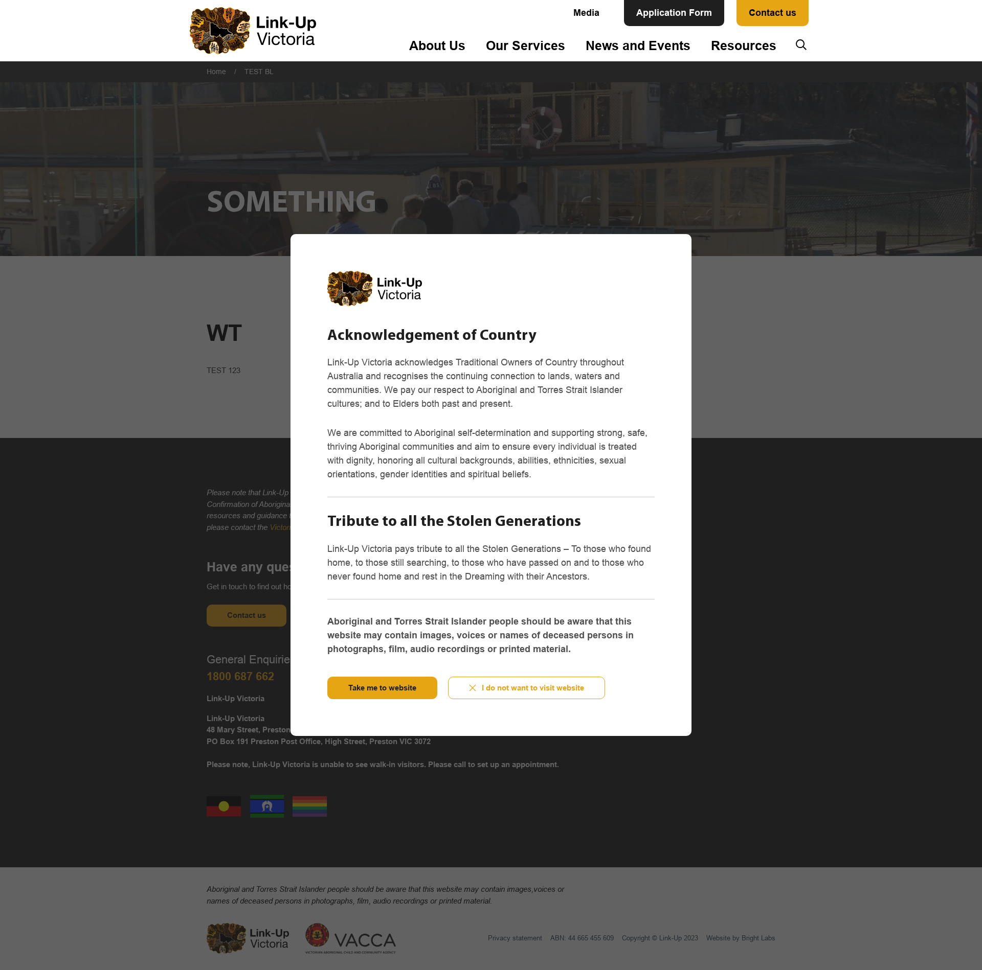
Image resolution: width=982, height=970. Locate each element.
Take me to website (382, 687)
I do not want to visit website (533, 687)
